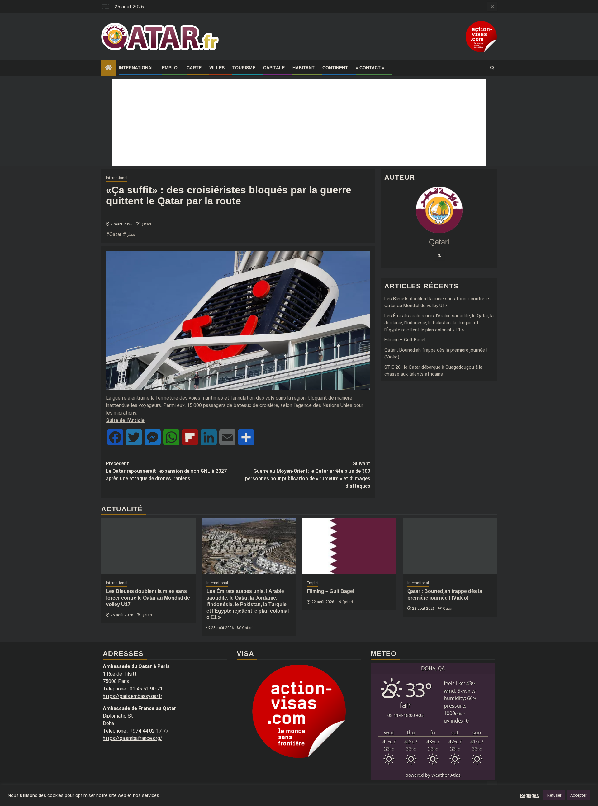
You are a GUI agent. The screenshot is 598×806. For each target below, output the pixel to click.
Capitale (274, 67)
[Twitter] (439, 255)
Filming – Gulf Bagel (404, 340)
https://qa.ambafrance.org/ (132, 738)
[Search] (492, 68)
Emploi (170, 67)
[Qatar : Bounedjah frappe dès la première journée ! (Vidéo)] (450, 546)
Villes (217, 67)
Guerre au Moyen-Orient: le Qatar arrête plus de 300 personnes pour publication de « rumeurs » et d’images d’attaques (307, 475)
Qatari (145, 224)
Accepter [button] (578, 795)
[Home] (108, 68)
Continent (335, 67)
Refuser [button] (554, 795)
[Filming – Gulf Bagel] (349, 546)
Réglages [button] (529, 795)
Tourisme (243, 67)
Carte (194, 67)
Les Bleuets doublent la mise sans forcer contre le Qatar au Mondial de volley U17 (148, 598)
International (136, 67)
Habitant (303, 67)
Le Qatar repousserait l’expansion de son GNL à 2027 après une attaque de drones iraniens (166, 471)
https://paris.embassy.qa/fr (132, 696)
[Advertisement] (299, 122)
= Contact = (370, 67)
